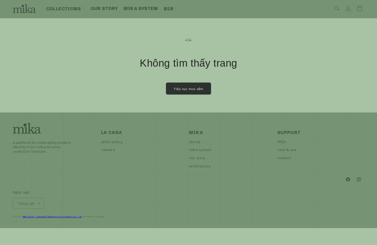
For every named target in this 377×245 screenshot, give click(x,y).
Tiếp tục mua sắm (188, 88)
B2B (170, 8)
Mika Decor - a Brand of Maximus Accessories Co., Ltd (52, 216)
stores (195, 141)
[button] (337, 8)
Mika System (141, 8)
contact (284, 157)
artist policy (112, 141)
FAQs (281, 141)
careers (108, 149)
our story (197, 157)
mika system (200, 149)
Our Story (104, 8)
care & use (287, 149)
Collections (65, 8)
